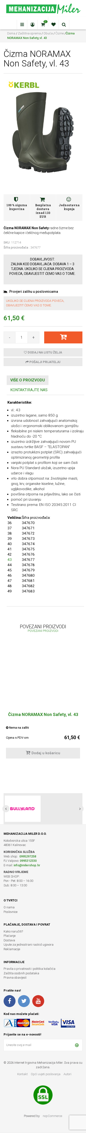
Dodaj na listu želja (44, 352)
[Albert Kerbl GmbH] (24, 85)
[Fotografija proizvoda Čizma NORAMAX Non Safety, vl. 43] (43, 131)
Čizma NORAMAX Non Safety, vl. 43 (43, 714)
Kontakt (22, 1074)
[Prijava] (76, 1045)
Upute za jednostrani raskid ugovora (29, 944)
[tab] (27, 380)
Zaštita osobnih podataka (21, 973)
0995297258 (27, 856)
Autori (67, 1074)
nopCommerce (52, 1116)
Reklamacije (12, 949)
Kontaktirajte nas (29, 390)
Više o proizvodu (27, 380)
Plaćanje (10, 936)
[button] (6, 808)
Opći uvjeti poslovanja (46, 1074)
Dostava (9, 940)
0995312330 (28, 860)
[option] (43, 703)
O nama (9, 907)
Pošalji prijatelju (44, 362)
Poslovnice (10, 912)
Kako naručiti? (13, 931)
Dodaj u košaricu (46, 753)
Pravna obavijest (15, 977)
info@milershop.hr (27, 865)
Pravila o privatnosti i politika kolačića (29, 968)
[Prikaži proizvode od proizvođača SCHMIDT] (23, 809)
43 (9, 560)
